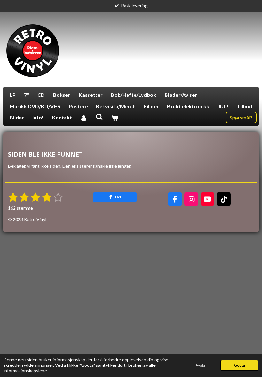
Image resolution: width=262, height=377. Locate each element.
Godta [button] (239, 365)
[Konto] (83, 117)
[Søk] (99, 116)
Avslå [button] (200, 365)
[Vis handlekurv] (114, 117)
